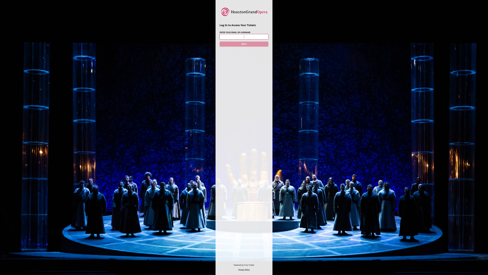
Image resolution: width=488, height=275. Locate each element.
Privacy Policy (244, 269)
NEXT (244, 44)
